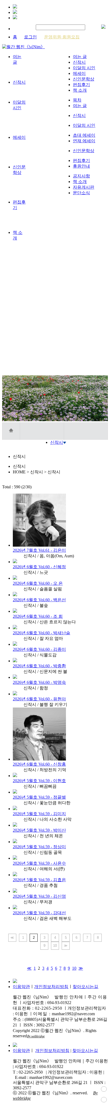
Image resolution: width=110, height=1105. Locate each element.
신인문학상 (83, 79)
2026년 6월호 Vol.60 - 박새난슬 (41, 633)
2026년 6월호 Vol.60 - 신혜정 (39, 566)
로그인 (30, 37)
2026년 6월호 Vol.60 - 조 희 (38, 616)
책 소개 (80, 90)
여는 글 (80, 56)
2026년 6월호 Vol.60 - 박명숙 (39, 682)
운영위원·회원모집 (62, 37)
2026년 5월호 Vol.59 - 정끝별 (39, 797)
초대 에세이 (84, 135)
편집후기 (81, 84)
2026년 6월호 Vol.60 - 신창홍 (39, 764)
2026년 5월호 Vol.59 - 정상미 (39, 846)
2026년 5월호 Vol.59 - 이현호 (39, 780)
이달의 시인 (84, 68)
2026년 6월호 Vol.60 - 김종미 (39, 649)
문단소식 (81, 192)
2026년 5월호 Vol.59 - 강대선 (39, 913)
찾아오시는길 (85, 986)
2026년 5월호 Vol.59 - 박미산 (39, 830)
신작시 (79, 62)
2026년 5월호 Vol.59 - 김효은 (39, 880)
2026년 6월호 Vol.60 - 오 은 (38, 583)
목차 (77, 100)
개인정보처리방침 (51, 986)
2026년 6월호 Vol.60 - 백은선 (39, 600)
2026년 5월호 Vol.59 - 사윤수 (39, 863)
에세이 (79, 73)
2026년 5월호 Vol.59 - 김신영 (39, 896)
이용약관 (21, 986)
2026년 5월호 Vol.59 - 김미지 (39, 813)
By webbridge (36, 1036)
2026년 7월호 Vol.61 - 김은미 (39, 550)
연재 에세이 (84, 141)
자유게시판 (83, 187)
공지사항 (81, 176)
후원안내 (81, 166)
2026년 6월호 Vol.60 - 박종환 (39, 666)
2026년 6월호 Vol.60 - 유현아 (39, 699)
